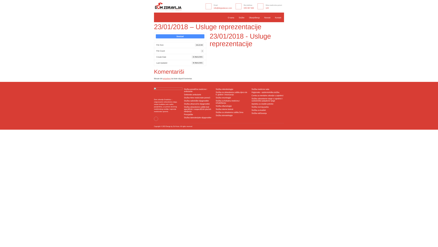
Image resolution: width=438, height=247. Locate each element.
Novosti (267, 18)
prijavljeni (167, 79)
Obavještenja (254, 18)
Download (180, 36)
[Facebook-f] (156, 119)
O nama (231, 18)
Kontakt (278, 18)
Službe (241, 18)
